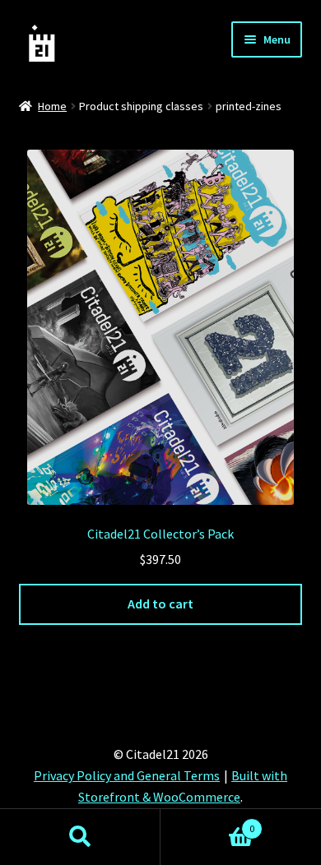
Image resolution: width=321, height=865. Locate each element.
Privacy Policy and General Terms (127, 775)
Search (80, 837)
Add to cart (160, 603)
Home (52, 106)
